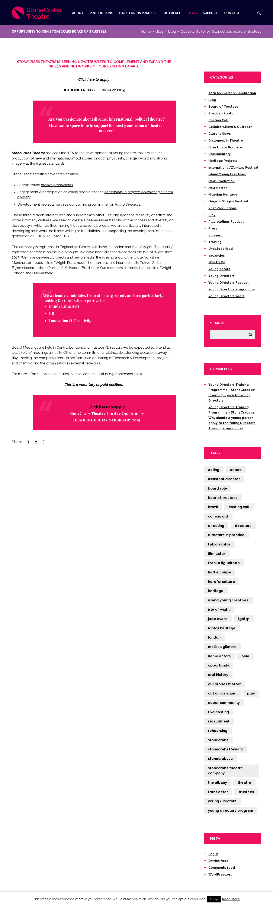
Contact (232, 13)
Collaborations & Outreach (230, 127)
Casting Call (218, 120)
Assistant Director (224, 479)
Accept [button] (214, 899)
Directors (243, 525)
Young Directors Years (226, 296)
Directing (216, 525)
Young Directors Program (230, 810)
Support (210, 13)
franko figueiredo (224, 563)
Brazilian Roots (220, 113)
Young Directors (127, 204)
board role (217, 488)
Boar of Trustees (223, 498)
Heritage (215, 591)
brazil (213, 507)
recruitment (218, 721)
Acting (213, 470)
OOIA (245, 656)
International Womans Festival (233, 168)
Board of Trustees (223, 106)
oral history (218, 675)
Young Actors (219, 269)
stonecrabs (218, 740)
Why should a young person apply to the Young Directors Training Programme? (231, 423)
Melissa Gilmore (222, 647)
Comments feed (221, 868)
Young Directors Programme (231, 289)
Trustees (246, 792)
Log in (213, 854)
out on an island (222, 693)
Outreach (173, 13)
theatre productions (57, 185)
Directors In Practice (138, 13)
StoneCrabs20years (225, 749)
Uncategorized (220, 249)
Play (211, 215)
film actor (216, 553)
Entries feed (218, 861)
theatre (244, 782)
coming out (218, 516)
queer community (224, 702)
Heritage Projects (222, 161)
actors (236, 470)
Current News (219, 134)
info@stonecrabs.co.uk (123, 374)
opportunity (218, 665)
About (78, 13)
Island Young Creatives (227, 174)
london (214, 637)
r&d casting (218, 712)
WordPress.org (220, 874)
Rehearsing (217, 730)
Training (215, 242)
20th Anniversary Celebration (232, 93)
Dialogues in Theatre (225, 140)
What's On (216, 262)
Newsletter (217, 188)
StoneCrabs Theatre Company (225, 770)
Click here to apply (93, 79)
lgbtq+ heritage (221, 628)
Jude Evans (218, 619)
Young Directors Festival (228, 283)
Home (145, 31)
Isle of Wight (219, 609)
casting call (239, 507)
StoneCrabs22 (220, 758)
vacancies (216, 255)
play (251, 693)
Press (212, 228)
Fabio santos (219, 544)
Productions (101, 13)
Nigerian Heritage (222, 194)
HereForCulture (221, 581)
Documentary (219, 154)
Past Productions (222, 208)
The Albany (217, 782)
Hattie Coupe (219, 572)
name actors (219, 656)
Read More (231, 899)
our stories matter (224, 684)
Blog (192, 13)
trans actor (218, 792)
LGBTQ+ (244, 619)
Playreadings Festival (226, 222)
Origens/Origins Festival (228, 201)
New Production (221, 181)
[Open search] (259, 13)
